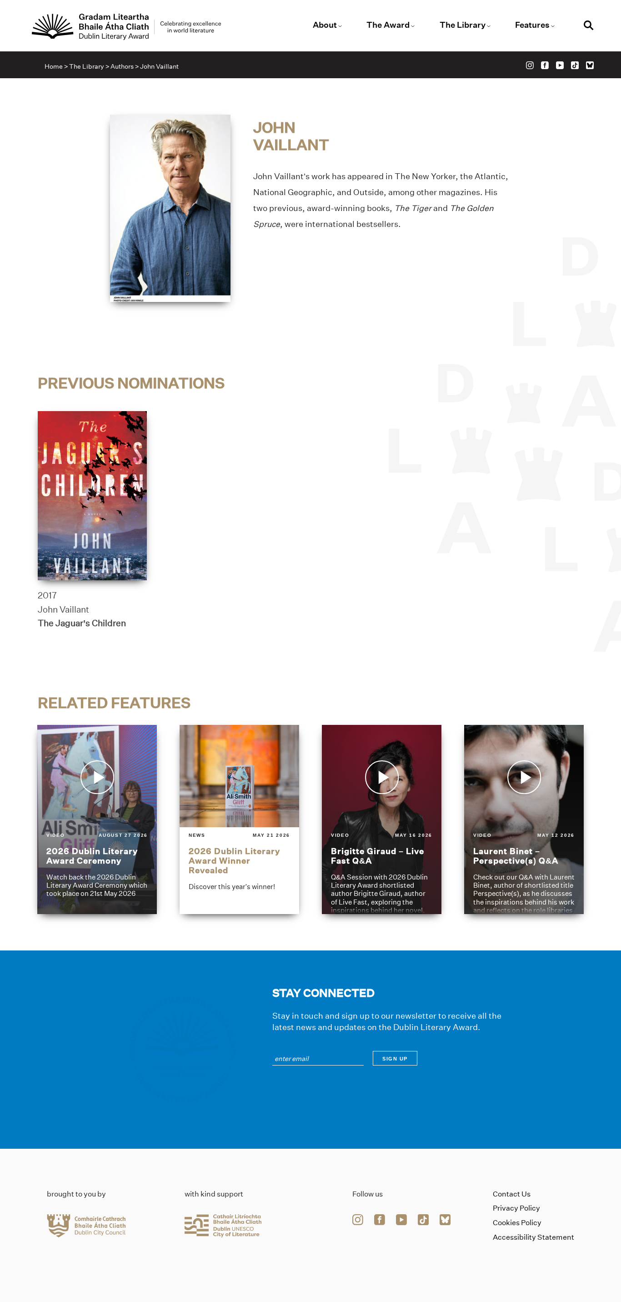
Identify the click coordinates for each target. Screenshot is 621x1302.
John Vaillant (63, 609)
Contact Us (512, 1194)
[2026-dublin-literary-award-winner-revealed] (239, 819)
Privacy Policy (516, 1208)
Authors (122, 66)
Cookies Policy (517, 1222)
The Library (463, 25)
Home (54, 66)
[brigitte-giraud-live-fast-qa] (381, 819)
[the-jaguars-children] (92, 495)
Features (532, 25)
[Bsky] (590, 65)
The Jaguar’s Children (82, 623)
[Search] (589, 26)
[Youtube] (560, 65)
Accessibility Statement (533, 1237)
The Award (388, 25)
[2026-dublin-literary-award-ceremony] (97, 819)
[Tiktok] (575, 65)
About (325, 25)
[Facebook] (545, 65)
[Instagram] (530, 65)
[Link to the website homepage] (126, 27)
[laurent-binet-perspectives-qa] (524, 819)
